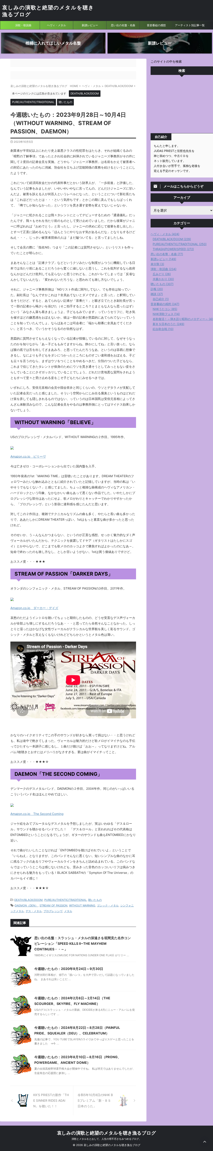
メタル (68, 911)
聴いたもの (95, 899)
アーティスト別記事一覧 (190, 25)
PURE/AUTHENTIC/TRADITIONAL (65, 899)
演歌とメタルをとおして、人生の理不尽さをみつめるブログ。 (106, 1138)
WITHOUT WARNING (82, 905)
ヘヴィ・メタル (56, 25)
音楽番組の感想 (156, 25)
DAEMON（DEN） (26, 905)
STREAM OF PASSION (53, 905)
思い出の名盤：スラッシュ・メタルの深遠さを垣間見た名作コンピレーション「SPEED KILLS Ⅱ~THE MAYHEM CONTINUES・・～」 (82, 943)
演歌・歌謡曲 (23, 25)
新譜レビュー (90, 25)
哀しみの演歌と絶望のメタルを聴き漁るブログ (106, 1133)
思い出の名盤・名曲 (123, 25)
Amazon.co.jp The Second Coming (36, 814)
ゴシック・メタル (108, 905)
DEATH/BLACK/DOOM (28, 899)
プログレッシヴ (52, 911)
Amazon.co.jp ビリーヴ (28, 456)
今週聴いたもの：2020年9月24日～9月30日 (68, 969)
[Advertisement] (182, 105)
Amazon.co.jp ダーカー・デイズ (34, 608)
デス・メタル (34, 911)
